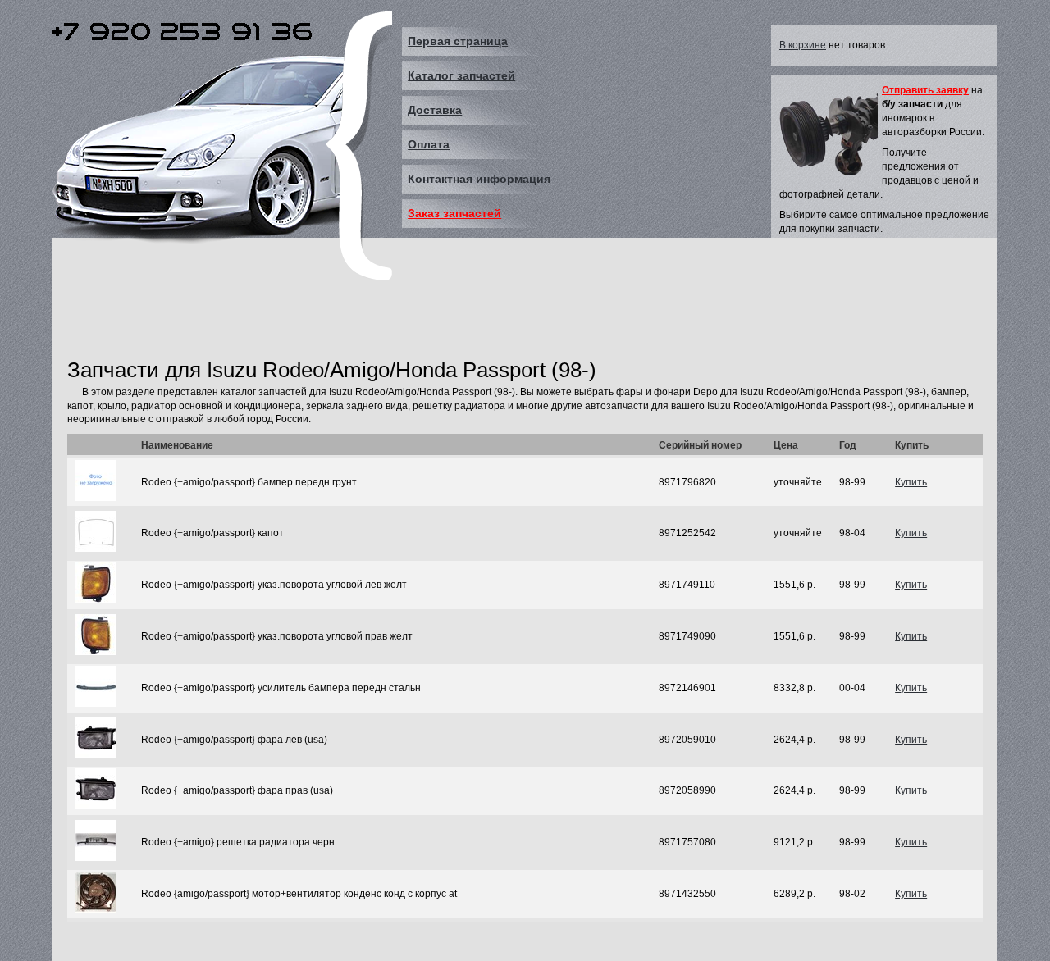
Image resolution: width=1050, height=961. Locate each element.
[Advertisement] (365, 314)
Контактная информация (479, 178)
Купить (911, 482)
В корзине (802, 45)
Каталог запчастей (461, 75)
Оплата (429, 144)
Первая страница (458, 41)
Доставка (435, 109)
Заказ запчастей (454, 213)
